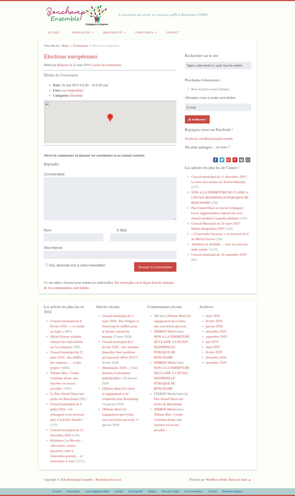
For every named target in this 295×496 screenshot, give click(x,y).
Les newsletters (193, 491)
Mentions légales (232, 491)
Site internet (53, 247)
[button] (110, 118)
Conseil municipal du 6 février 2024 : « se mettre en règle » (67, 326)
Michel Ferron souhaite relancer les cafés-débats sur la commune (66, 341)
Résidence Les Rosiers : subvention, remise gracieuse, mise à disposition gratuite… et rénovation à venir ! (66, 450)
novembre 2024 (216, 362)
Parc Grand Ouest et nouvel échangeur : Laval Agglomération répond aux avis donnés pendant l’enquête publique (218, 212)
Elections (76, 95)
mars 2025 (213, 347)
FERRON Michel (165, 331)
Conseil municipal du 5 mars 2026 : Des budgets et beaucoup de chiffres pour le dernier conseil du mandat (120, 326)
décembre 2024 (216, 357)
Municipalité (112, 32)
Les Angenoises (72, 90)
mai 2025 (212, 341)
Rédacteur (63, 65)
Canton (119, 491)
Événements (80, 45)
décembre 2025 (216, 331)
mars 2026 (213, 315)
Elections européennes (71, 56)
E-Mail (122, 230)
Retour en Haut (238, 479)
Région (152, 491)
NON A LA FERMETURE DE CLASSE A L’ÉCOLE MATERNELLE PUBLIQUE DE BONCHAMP (219, 197)
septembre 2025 (216, 336)
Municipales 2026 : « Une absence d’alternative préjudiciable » (119, 372)
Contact (172, 32)
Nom (47, 230)
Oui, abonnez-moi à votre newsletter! (77, 265)
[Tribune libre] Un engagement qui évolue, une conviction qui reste (118, 414)
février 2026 (214, 321)
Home (65, 45)
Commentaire (54, 174)
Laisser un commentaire (106, 65)
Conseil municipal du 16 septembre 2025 (219, 254)
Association (81, 32)
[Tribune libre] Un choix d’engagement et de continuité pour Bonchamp (120, 393)
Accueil (54, 32)
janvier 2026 (214, 326)
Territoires (144, 32)
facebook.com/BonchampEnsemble (209, 138)
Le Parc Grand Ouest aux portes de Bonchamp (171, 398)
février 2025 (214, 352)
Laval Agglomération (97, 491)
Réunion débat (170, 491)
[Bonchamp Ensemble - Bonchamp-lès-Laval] (76, 23)
